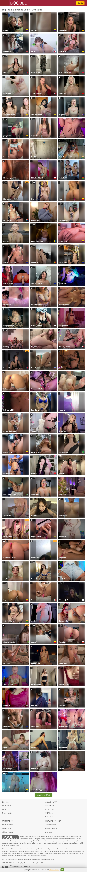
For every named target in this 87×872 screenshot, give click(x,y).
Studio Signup (6, 828)
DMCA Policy (49, 813)
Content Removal (50, 824)
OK (62, 870)
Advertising (48, 832)
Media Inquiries (7, 813)
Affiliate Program (7, 832)
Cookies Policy (49, 817)
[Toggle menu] (4, 3)
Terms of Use (49, 809)
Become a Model (7, 824)
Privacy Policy (49, 805)
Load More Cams (43, 795)
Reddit (4, 809)
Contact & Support (51, 828)
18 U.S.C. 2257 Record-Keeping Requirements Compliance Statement (25, 863)
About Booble (6, 805)
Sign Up (80, 3)
